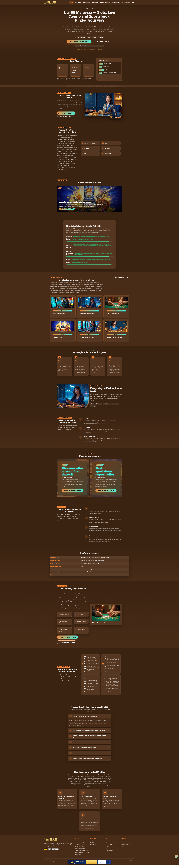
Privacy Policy (109, 844)
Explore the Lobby (121, 278)
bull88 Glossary (79, 854)
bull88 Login (78, 2)
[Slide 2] (89, 210)
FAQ (107, 848)
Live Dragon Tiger (129, 2)
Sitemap (132, 860)
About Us (108, 841)
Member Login (102, 42)
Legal (107, 846)
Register (104, 69)
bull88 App (95, 2)
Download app (67, 113)
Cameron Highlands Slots (107, 72)
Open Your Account (79, 42)
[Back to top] (176, 856)
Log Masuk (103, 862)
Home (71, 2)
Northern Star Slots (105, 2)
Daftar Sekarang (92, 862)
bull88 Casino (86, 2)
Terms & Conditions (111, 842)
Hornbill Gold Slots (80, 848)
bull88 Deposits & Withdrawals (83, 852)
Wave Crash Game (80, 846)
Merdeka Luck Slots (117, 2)
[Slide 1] (87, 210)
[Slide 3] (92, 210)
